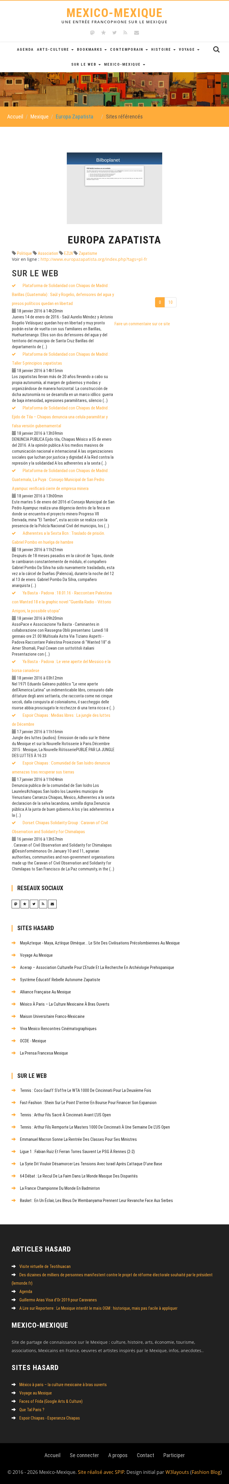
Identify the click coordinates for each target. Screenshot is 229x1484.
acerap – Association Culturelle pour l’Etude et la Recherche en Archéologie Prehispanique (97, 967)
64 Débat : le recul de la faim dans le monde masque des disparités (79, 1176)
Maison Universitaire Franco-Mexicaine (52, 1016)
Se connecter (84, 1455)
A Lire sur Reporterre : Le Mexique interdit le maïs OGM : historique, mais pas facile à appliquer (98, 1308)
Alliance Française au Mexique (45, 992)
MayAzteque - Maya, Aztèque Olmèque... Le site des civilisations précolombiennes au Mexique (100, 943)
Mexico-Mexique (114, 15)
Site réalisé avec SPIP (101, 1472)
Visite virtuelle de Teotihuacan (45, 1266)
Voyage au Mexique (36, 955)
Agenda (25, 49)
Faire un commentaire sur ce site (142, 323)
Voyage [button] (187, 49)
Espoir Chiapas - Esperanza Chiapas (49, 1418)
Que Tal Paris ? (31, 1409)
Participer (174, 1455)
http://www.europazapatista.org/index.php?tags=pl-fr (94, 259)
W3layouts (177, 1472)
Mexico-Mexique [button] (123, 64)
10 (170, 302)
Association (47, 253)
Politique (24, 253)
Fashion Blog (206, 1472)
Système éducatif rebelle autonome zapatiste (60, 979)
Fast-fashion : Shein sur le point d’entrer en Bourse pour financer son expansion (88, 1102)
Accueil (15, 116)
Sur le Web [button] (84, 64)
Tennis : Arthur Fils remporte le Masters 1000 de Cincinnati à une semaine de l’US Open (95, 1127)
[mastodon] (92, 32)
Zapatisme (87, 253)
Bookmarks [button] (90, 49)
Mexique (39, 116)
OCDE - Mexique (33, 1040)
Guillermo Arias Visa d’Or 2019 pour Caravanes (58, 1299)
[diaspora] (103, 32)
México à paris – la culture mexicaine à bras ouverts (64, 1004)
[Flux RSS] (125, 32)
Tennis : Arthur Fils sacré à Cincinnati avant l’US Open (65, 1114)
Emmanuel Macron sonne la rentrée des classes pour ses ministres (78, 1139)
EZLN (68, 253)
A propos (118, 1455)
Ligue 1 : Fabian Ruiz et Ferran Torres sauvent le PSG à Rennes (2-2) (77, 1151)
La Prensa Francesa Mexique (44, 1053)
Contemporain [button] (127, 49)
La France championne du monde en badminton (60, 1188)
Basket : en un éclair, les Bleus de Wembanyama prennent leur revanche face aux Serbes (96, 1200)
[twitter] (114, 32)
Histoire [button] (162, 49)
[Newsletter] (136, 32)
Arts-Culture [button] (54, 49)
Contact (145, 1455)
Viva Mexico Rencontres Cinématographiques (58, 1028)
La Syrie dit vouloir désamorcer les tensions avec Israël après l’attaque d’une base (91, 1163)
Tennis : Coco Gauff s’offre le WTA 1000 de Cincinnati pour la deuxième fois (85, 1090)
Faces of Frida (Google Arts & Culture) (51, 1401)
